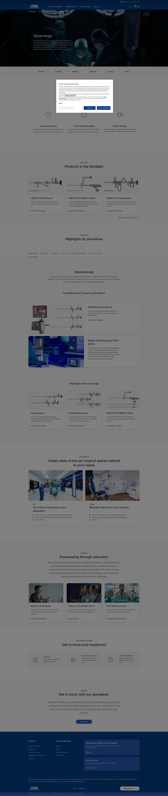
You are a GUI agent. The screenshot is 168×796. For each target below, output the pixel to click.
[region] (84, 96)
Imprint (60, 103)
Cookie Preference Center (66, 108)
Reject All (89, 108)
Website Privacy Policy (70, 95)
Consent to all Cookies (103, 108)
